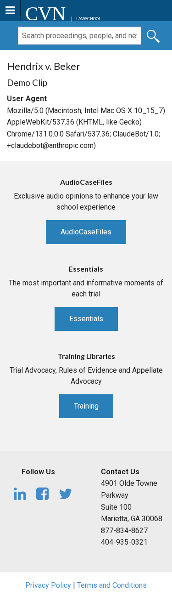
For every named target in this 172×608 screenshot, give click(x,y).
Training (86, 406)
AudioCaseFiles (86, 231)
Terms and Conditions (112, 585)
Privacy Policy (48, 585)
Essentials (86, 318)
